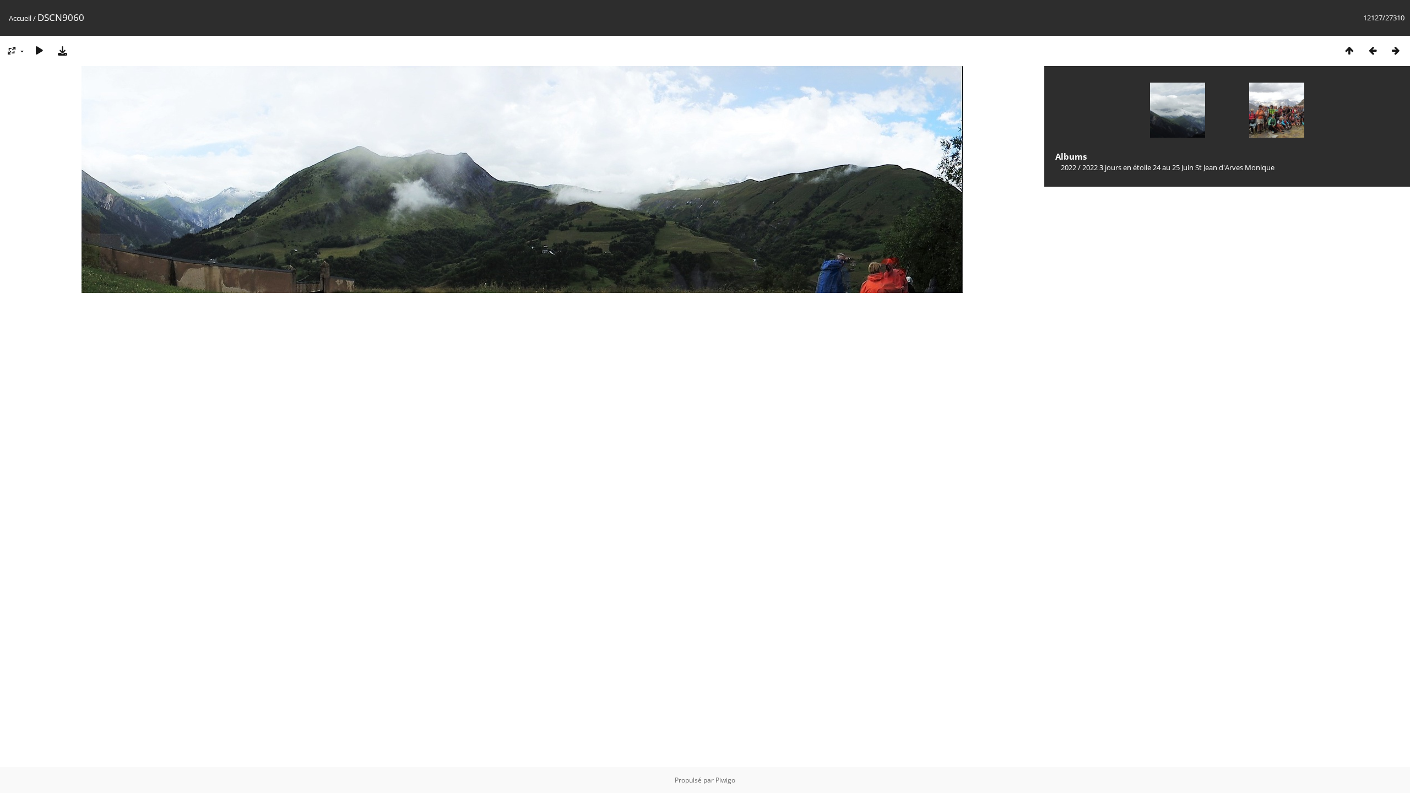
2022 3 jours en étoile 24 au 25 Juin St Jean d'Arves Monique (1178, 167)
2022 (1068, 167)
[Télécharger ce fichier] (62, 50)
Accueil (20, 18)
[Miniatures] (1349, 50)
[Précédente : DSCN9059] (1372, 50)
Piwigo (725, 780)
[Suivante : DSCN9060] (1395, 50)
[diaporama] (39, 50)
